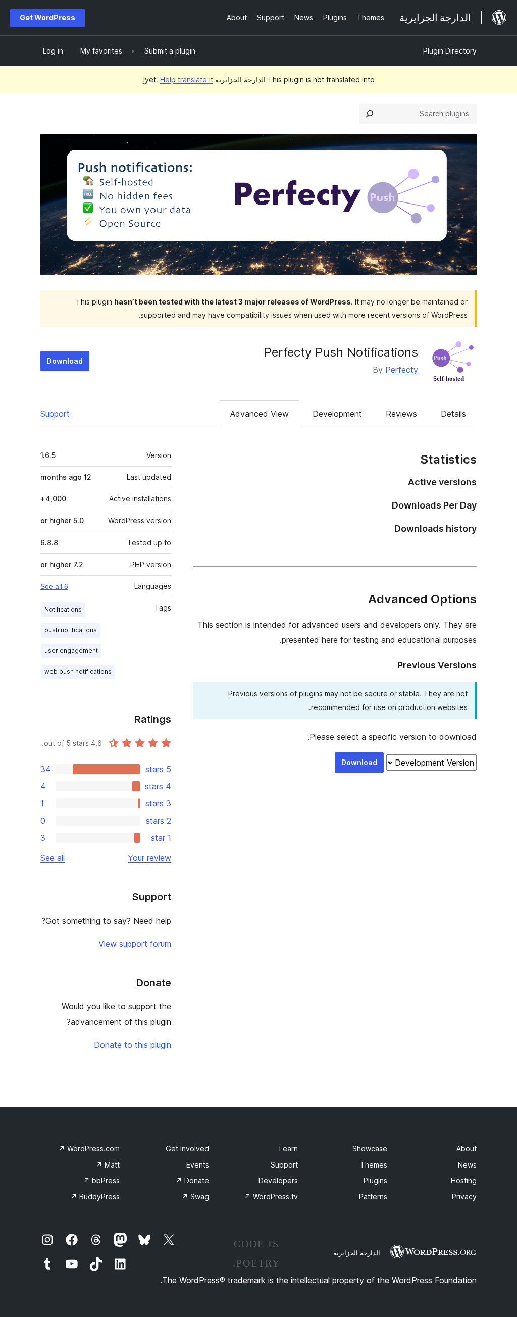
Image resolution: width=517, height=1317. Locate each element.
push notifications (70, 630)
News (467, 1164)
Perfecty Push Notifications (341, 352)
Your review (149, 858)
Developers (278, 1180)
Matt (108, 1164)
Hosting (464, 1180)
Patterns (373, 1196)
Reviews (401, 414)
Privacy (464, 1196)
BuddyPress (95, 1196)
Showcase (369, 1148)
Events (197, 1164)
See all (52, 858)
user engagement (71, 650)
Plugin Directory (450, 50)
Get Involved (187, 1148)
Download (65, 361)
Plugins (375, 1180)
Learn (288, 1148)
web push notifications (78, 671)
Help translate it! (178, 79)
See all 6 (54, 586)
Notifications (63, 609)
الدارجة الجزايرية (356, 1253)
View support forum (134, 944)
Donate (192, 1180)
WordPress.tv (271, 1196)
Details (453, 414)
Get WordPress (47, 17)
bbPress (101, 1180)
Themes (373, 1164)
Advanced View (259, 414)
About (466, 1148)
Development (337, 414)
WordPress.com (89, 1148)
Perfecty (401, 370)
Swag (195, 1196)
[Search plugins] (369, 114)
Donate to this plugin (132, 1045)
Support (55, 414)
